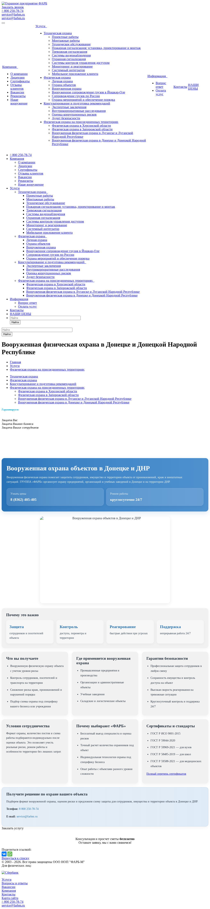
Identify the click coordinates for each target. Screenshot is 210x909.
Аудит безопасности (66, 118)
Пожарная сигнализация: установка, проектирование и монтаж (96, 48)
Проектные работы (65, 37)
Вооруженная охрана (66, 88)
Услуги (41, 26)
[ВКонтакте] (4, 854)
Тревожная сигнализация (69, 51)
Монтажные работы (66, 40)
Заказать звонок (13, 7)
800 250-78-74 (12, 11)
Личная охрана (62, 81)
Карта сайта (10, 898)
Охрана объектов (64, 85)
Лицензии (17, 77)
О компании (19, 74)
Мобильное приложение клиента (75, 74)
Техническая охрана (58, 33)
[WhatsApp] (9, 854)
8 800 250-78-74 (29, 808)
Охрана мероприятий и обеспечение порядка (83, 99)
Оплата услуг (161, 92)
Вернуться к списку (15, 858)
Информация (157, 76)
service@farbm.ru (13, 18)
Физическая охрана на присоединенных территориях (81, 122)
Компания (10, 67)
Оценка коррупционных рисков (74, 114)
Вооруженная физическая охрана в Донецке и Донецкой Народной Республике (82, 295)
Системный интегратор (68, 70)
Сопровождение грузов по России (76, 96)
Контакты (180, 86)
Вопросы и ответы (15, 883)
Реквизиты (18, 96)
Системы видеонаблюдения (71, 55)
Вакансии (17, 92)
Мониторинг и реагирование (72, 66)
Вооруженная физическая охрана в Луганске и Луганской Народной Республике (83, 291)
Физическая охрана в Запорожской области (82, 129)
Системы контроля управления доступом (81, 62)
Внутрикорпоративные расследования (79, 111)
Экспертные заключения (69, 107)
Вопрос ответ (161, 84)
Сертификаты (20, 81)
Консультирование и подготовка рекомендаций (77, 103)
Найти (15, 322)
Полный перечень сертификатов (166, 773)
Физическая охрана (57, 77)
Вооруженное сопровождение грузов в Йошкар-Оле (88, 92)
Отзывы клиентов (17, 86)
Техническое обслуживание (71, 44)
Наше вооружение (18, 101)
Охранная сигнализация (69, 59)
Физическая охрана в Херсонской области (81, 125)
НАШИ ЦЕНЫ (193, 86)
